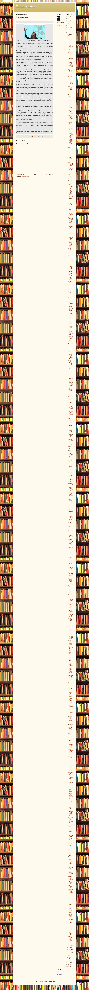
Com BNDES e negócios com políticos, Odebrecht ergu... (70, 392)
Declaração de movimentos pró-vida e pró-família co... (70, 656)
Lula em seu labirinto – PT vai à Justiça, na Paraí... (70, 213)
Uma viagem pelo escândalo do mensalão (70, 729)
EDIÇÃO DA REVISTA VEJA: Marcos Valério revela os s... (70, 80)
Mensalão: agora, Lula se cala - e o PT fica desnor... (70, 97)
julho (70, 945)
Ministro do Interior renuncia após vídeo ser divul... (70, 199)
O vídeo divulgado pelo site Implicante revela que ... (70, 752)
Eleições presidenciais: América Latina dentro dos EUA (70, 266)
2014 (68, 29)
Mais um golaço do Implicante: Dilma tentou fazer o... (70, 744)
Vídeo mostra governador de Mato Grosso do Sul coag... (70, 737)
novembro (70, 37)
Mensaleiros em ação (70, 725)
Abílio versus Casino (70, 447)
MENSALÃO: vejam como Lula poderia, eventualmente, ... (70, 56)
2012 (68, 32)
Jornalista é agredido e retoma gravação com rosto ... (70, 406)
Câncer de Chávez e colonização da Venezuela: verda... (70, 597)
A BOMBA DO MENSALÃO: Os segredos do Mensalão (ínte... (70, 364)
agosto (70, 942)
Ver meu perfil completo (59, 26)
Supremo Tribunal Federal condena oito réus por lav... (70, 701)
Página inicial (34, 174)
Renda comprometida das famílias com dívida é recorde (70, 229)
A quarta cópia (69, 451)
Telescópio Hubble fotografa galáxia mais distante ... (70, 183)
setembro (70, 42)
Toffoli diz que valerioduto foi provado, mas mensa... (70, 719)
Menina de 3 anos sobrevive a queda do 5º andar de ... (70, 347)
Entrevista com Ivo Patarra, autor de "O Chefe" (70, 429)
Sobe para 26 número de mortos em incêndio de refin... (70, 324)
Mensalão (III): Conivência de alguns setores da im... (70, 534)
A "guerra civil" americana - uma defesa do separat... (70, 251)
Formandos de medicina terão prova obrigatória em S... (70, 317)
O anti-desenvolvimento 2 (70, 882)
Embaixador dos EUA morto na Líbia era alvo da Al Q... (70, 206)
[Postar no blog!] (38, 136)
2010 (68, 962)
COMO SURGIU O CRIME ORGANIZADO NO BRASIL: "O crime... (70, 710)
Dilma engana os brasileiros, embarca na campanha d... (70, 686)
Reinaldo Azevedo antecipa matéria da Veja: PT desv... (70, 560)
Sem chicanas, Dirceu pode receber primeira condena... (70, 422)
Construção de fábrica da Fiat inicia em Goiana (70, 488)
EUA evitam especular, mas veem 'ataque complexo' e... (70, 812)
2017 (68, 23)
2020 (68, 18)
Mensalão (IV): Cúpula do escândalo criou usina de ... (70, 542)
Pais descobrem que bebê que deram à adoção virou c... (70, 134)
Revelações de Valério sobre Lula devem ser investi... (70, 442)
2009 (68, 964)
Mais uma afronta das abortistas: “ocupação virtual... (70, 635)
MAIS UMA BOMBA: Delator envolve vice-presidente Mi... (70, 355)
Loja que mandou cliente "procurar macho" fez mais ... (70, 797)
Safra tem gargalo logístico (70, 862)
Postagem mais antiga (49, 174)
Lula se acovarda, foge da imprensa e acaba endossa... (70, 502)
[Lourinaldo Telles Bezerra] (57, 973)
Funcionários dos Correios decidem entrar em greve (70, 331)
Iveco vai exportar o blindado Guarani (70, 916)
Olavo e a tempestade (70, 611)
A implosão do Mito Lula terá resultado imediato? (70, 294)
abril (69, 951)
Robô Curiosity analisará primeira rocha (70, 177)
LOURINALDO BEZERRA (61, 23)
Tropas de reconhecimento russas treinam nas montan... (70, 909)
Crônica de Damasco (70, 484)
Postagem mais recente (20, 174)
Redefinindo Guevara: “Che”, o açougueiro (70, 474)
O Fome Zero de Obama (70, 278)
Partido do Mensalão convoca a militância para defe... (70, 463)
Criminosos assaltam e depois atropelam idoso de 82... (70, 628)
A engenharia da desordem (70, 663)
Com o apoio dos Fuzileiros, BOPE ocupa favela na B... (70, 923)
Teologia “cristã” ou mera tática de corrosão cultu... (70, 621)
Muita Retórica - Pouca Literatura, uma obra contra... (70, 605)
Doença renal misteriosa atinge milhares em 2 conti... (70, 157)
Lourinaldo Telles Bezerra (61, 971)
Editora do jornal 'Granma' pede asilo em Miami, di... (70, 105)
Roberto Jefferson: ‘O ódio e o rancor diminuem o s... (70, 72)
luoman (46, 981)
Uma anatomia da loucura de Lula (70, 164)
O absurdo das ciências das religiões (70, 273)
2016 (68, 25)
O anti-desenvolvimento (70, 886)
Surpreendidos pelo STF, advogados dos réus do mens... (70, 693)
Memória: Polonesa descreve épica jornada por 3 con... (70, 143)
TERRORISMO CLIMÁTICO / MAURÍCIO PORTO (70, 821)
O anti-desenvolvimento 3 (70, 371)
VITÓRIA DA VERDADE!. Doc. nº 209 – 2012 (70, 309)
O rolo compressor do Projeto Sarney (70, 642)
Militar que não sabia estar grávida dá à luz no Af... (70, 150)
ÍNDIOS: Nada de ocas (70, 858)
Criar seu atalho (59, 974)
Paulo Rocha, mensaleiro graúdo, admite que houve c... (70, 89)
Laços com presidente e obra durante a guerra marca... (70, 383)
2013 (68, 30)
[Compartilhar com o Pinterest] (42, 136)
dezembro (70, 34)
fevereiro (70, 954)
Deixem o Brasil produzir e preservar (70, 878)
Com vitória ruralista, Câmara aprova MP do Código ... (70, 339)
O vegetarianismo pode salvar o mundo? (70, 574)
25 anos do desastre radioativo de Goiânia (70, 846)
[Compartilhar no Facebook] (41, 136)
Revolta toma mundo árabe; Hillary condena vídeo (70, 670)
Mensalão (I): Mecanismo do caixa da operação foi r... (70, 517)
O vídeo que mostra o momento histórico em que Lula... (70, 567)
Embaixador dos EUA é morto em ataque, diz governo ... (70, 837)
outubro (70, 40)
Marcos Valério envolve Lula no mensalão (70, 588)
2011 (68, 960)
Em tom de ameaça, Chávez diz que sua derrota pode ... (70, 931)
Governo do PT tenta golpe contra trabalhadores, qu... (70, 550)
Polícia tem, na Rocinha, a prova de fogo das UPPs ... (70, 236)
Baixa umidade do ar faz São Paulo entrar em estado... (70, 399)
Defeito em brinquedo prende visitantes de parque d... (70, 118)
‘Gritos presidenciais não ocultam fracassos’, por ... (70, 48)
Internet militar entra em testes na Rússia (70, 938)
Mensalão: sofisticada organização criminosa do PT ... (70, 456)
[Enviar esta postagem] (35, 136)
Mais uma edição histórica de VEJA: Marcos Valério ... (70, 581)
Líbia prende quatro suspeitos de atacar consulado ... (70, 678)
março (70, 952)
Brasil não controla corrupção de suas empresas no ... (70, 376)
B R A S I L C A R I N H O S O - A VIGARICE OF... (70, 767)
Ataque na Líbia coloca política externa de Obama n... (70, 829)
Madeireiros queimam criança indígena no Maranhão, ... (70, 301)
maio (70, 949)
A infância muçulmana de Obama (70, 479)
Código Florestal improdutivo (70, 872)
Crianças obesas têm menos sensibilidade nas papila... (70, 191)
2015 (68, 27)
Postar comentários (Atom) (24, 176)
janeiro (70, 957)
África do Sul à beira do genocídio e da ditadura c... (70, 285)
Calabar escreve (25, 6)
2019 (68, 20)
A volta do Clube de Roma (70, 469)
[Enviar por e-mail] (37, 136)
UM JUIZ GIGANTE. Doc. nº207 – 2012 (70, 435)
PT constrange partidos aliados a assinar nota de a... (70, 220)
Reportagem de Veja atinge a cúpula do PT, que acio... (70, 495)
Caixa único (70, 289)
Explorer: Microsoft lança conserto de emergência (70, 126)
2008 (68, 966)
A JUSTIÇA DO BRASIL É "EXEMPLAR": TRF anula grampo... (70, 787)
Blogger (55, 981)
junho (70, 947)
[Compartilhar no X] (40, 136)
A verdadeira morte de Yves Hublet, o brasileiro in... (70, 414)
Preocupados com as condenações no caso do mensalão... (70, 892)
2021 (68, 16)
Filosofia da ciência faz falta (70, 615)
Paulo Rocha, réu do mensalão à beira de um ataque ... (70, 64)
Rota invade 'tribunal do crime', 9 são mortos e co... (70, 852)
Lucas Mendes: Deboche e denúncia (70, 112)
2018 (68, 21)
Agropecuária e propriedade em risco (70, 867)
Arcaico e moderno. (70, 555)
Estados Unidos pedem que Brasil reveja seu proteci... (70, 244)
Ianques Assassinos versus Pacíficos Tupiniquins (70, 258)
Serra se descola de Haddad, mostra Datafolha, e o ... (70, 170)
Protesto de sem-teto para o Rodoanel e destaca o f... (70, 509)
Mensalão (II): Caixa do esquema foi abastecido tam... (70, 526)
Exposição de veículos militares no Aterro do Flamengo (70, 901)
